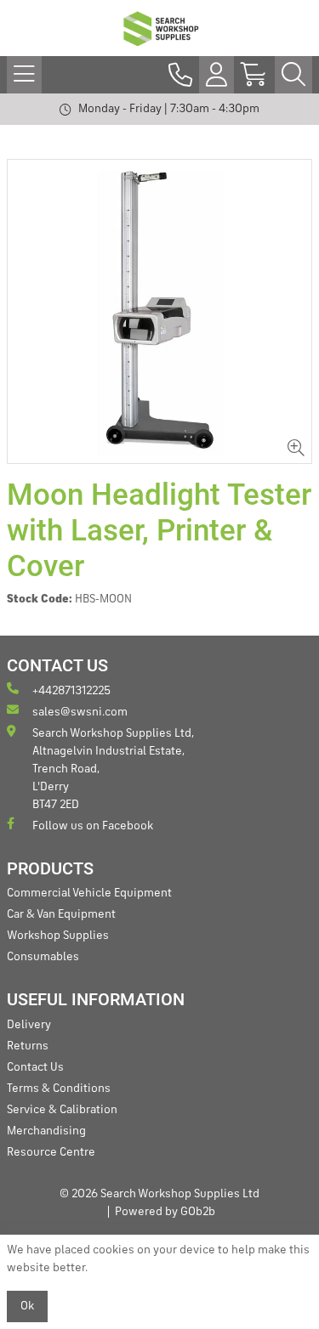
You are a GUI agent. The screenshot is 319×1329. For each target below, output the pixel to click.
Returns (27, 1046)
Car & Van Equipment (61, 914)
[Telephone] (180, 74)
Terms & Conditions (59, 1088)
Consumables (43, 957)
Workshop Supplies (58, 936)
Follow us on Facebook (92, 826)
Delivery (29, 1025)
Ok (27, 1306)
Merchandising (46, 1131)
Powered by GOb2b (165, 1212)
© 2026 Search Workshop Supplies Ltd (159, 1194)
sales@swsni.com (80, 712)
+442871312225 (71, 691)
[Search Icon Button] (293, 74)
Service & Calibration (62, 1110)
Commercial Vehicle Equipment (89, 893)
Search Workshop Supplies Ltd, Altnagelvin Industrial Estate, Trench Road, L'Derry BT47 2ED (113, 769)
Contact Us (35, 1067)
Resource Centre (51, 1152)
